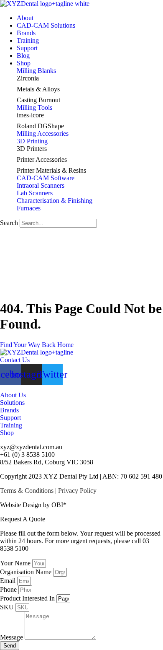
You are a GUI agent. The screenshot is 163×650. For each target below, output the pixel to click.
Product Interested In (28, 598)
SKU (7, 607)
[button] (90, 63)
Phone (9, 589)
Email (8, 580)
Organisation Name (26, 571)
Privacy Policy (77, 490)
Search (9, 222)
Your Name (16, 563)
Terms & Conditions (26, 490)
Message (12, 637)
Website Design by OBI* (33, 504)
